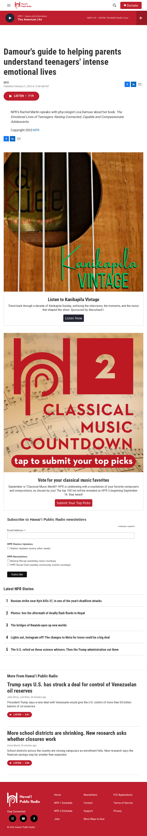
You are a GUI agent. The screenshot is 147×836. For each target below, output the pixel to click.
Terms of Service (123, 803)
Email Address (16, 530)
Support (88, 811)
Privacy (117, 811)
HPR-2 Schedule (63, 811)
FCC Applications (122, 795)
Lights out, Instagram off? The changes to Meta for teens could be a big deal (60, 637)
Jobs (57, 819)
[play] (10, 18)
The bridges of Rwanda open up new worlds (39, 625)
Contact (88, 803)
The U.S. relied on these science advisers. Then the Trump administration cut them (64, 649)
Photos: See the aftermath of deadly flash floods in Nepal (48, 613)
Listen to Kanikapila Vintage (73, 299)
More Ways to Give (94, 819)
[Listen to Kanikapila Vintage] (73, 222)
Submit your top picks (74, 503)
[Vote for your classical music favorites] (73, 402)
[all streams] (141, 18)
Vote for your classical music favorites (73, 480)
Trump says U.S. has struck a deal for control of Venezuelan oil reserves (71, 687)
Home (57, 795)
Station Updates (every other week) (30, 548)
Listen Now (73, 318)
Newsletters (90, 795)
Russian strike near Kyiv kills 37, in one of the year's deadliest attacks (56, 601)
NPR (36, 130)
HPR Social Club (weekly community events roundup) (40, 564)
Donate (132, 5)
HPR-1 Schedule (63, 803)
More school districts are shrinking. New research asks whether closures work (67, 736)
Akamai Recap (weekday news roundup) (33, 560)
